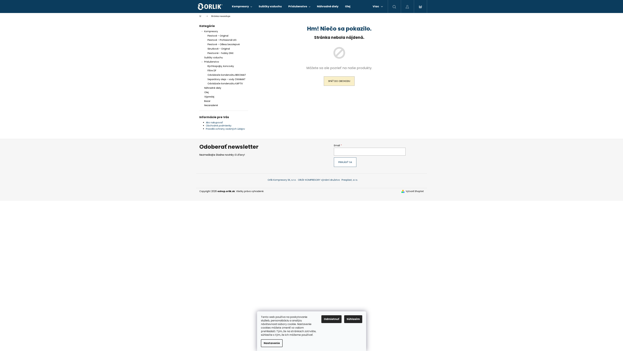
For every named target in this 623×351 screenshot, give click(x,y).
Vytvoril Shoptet (415, 191)
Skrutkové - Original (219, 48)
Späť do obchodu (339, 81)
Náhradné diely (212, 88)
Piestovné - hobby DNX (221, 53)
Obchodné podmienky (218, 125)
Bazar (207, 101)
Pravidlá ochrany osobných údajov (225, 128)
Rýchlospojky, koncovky (221, 66)
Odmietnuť (331, 319)
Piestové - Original (218, 35)
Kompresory (211, 31)
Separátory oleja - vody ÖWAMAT (226, 79)
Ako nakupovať (214, 122)
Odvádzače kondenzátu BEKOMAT (227, 75)
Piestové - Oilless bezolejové (224, 44)
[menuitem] (242, 6)
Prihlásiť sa (345, 162)
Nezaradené (211, 105)
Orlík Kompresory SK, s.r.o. (282, 180)
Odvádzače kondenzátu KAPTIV (225, 83)
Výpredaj (209, 96)
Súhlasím (353, 319)
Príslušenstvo (211, 61)
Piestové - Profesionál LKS (222, 40)
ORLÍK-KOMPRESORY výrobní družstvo (319, 180)
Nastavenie (272, 343)
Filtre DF (212, 70)
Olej (206, 92)
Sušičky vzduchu (213, 57)
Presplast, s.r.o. (350, 180)
